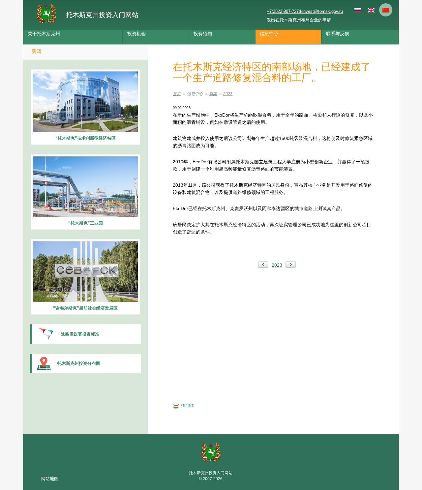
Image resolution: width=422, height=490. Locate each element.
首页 (177, 94)
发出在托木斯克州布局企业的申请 (299, 19)
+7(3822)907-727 (283, 11)
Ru (357, 9)
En (370, 9)
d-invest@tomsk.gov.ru (321, 11)
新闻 (36, 51)
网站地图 (49, 478)
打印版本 (187, 405)
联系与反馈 (337, 33)
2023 (227, 94)
